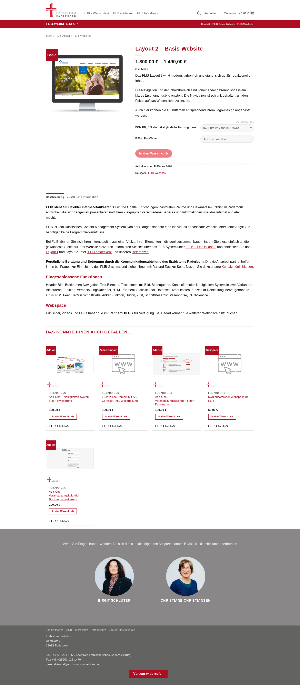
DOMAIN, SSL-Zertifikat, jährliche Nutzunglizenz (165, 127)
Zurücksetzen (245, 122)
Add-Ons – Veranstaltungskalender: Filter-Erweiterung (175, 400)
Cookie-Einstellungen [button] (122, 630)
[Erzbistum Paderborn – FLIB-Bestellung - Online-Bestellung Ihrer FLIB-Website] (62, 10)
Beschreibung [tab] (55, 197)
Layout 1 (52, 252)
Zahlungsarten (55, 630)
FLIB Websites (82, 35)
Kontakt (205, 24)
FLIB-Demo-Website (223, 24)
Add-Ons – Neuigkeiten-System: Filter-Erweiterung (69, 398)
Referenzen (140, 252)
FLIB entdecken (123, 13)
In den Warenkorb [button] (63, 416)
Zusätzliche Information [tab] (82, 197)
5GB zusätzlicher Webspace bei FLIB (228, 398)
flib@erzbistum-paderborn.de (216, 544)
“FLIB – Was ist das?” (201, 247)
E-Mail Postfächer (146, 138)
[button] (210, 13)
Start (49, 35)
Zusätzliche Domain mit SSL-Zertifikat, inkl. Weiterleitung (120, 398)
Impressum (81, 630)
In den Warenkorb (153, 153)
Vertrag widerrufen (148, 673)
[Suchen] (199, 13)
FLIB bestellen (146, 13)
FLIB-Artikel (63, 35)
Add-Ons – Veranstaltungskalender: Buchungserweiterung (64, 495)
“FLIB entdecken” (99, 252)
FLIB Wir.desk (245, 24)
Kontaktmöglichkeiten (237, 266)
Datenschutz (98, 630)
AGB (69, 630)
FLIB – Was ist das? (96, 13)
